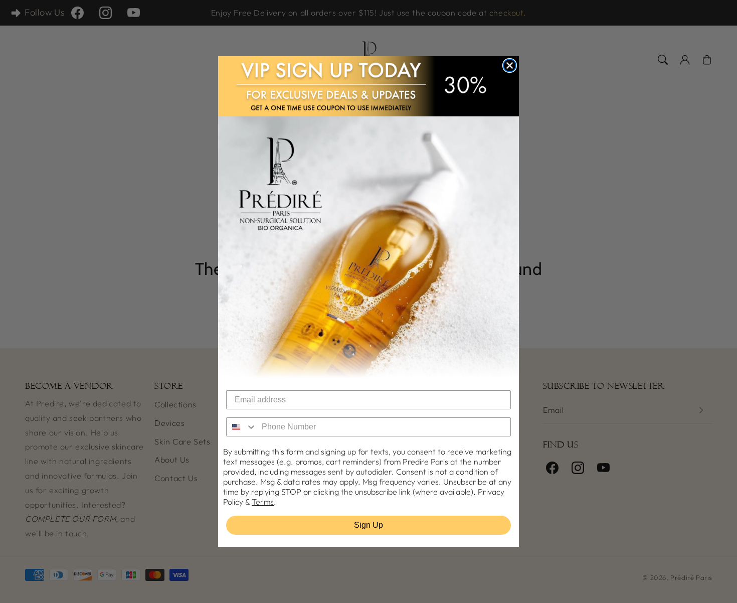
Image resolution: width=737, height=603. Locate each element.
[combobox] (242, 427)
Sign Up (368, 525)
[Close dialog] (509, 65)
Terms (263, 502)
